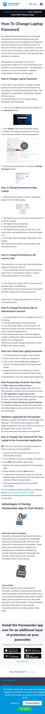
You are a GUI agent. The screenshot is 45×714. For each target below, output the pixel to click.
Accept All (25, 709)
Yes (28, 672)
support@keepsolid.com (20, 492)
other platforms (22, 661)
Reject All (15, 703)
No (34, 672)
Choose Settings (32, 703)
